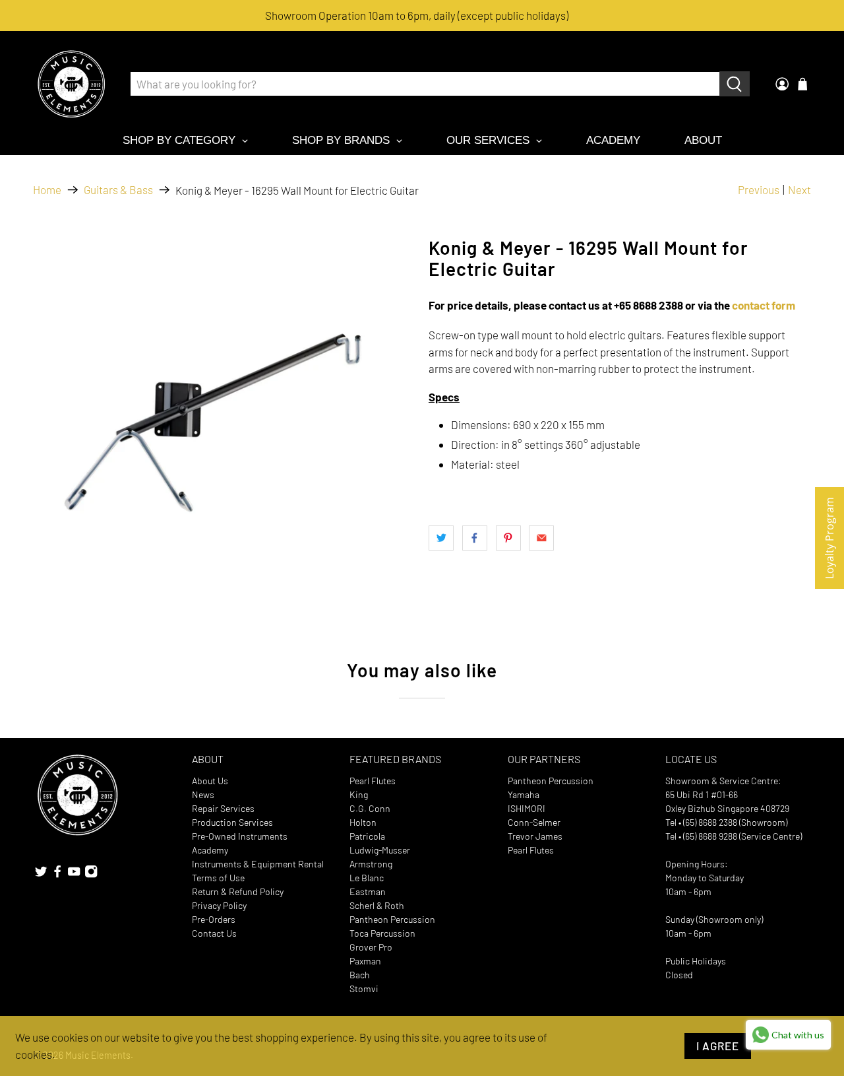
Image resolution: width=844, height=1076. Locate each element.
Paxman (365, 960)
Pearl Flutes (372, 780)
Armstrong (370, 863)
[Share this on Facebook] (474, 538)
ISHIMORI (526, 808)
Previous (758, 189)
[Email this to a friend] (541, 538)
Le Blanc (366, 877)
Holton (363, 822)
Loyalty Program (829, 538)
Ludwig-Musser (379, 850)
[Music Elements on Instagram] (91, 874)
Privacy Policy (219, 905)
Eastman (367, 891)
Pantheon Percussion (392, 919)
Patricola (367, 836)
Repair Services (223, 808)
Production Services (232, 822)
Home (47, 189)
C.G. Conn (369, 808)
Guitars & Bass (118, 189)
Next (799, 189)
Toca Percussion (382, 933)
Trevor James (535, 836)
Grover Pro (370, 947)
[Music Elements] (71, 84)
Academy (210, 850)
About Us (210, 780)
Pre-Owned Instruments (239, 836)
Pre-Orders (213, 919)
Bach (359, 974)
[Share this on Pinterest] (508, 538)
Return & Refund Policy (238, 891)
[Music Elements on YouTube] (73, 874)
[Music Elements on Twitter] (40, 874)
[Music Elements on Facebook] (57, 874)
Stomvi (363, 988)
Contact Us (214, 933)
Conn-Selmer (534, 822)
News (203, 794)
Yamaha (523, 794)
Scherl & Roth (376, 905)
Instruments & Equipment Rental (258, 863)
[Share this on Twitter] (441, 538)
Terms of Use (218, 877)
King (358, 794)
